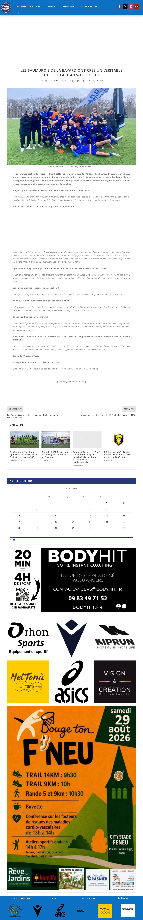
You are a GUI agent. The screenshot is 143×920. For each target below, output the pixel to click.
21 (89, 521)
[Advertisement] (71, 35)
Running (68, 6)
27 (73, 528)
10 (18, 515)
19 (56, 521)
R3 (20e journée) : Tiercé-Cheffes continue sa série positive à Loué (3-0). (117, 454)
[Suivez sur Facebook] (119, 6)
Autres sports (89, 6)
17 (18, 521)
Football (35, 6)
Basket (52, 6)
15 (106, 515)
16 (124, 515)
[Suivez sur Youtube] (136, 6)
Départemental (87, 80)
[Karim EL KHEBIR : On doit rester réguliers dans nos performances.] (55, 439)
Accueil (21, 6)
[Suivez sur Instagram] (131, 6)
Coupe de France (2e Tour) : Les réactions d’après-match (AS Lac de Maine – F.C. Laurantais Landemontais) (87, 457)
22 (106, 521)
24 (18, 528)
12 (56, 515)
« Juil (12, 539)
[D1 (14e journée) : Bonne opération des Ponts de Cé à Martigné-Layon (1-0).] (24, 439)
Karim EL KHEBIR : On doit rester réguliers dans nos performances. (54, 454)
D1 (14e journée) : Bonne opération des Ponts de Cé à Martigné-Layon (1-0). (23, 454)
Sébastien (54, 80)
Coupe (76, 80)
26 (56, 528)
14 (89, 515)
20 (73, 521)
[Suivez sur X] (125, 6)
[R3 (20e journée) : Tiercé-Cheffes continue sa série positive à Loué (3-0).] (118, 439)
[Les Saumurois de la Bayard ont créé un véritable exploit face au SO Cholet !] (71, 126)
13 (73, 515)
